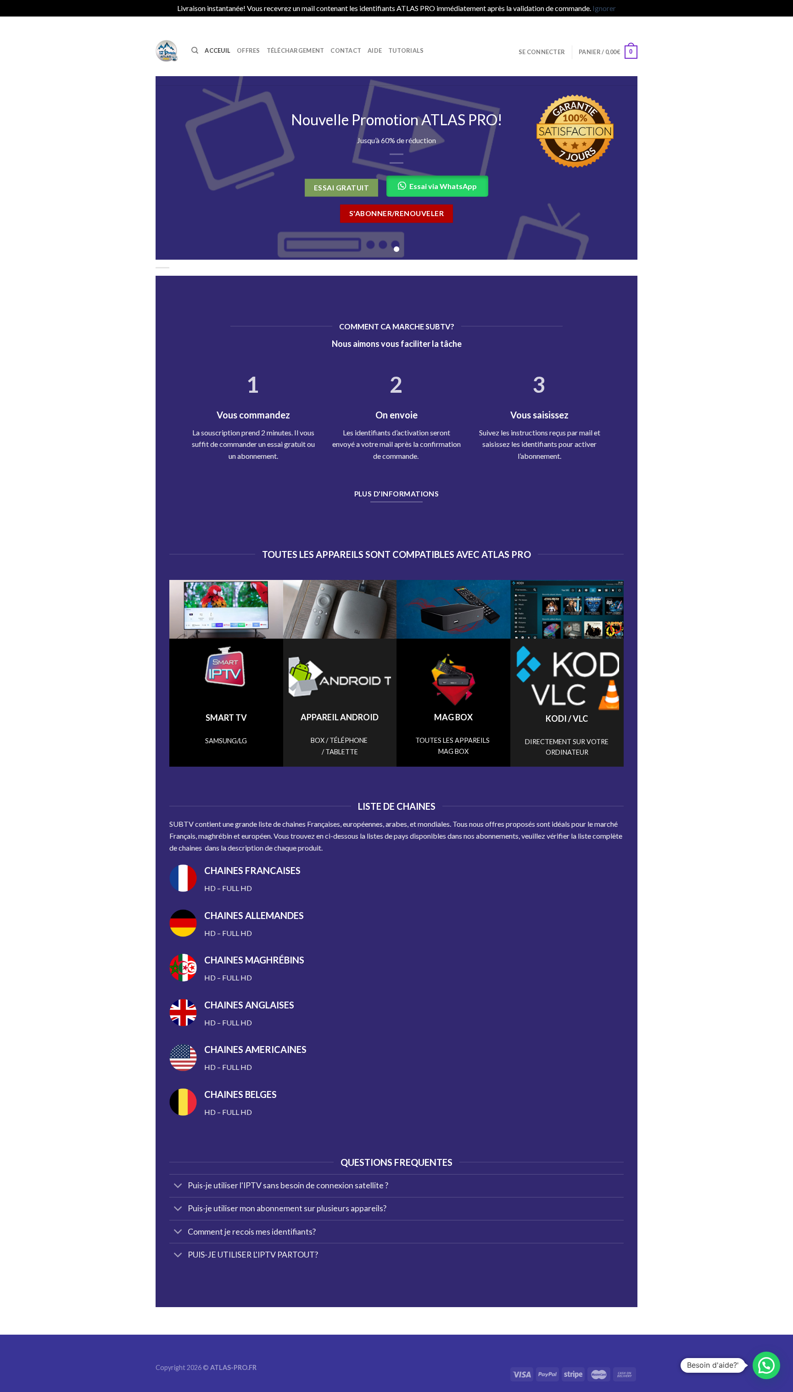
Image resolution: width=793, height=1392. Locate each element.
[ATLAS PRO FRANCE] (167, 50)
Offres (248, 50)
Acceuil (217, 50)
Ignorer (604, 8)
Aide (375, 50)
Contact (345, 50)
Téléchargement (295, 50)
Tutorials (406, 50)
